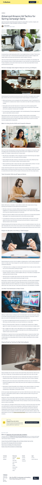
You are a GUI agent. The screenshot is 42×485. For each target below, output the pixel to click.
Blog (13, 463)
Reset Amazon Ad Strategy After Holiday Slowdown (11, 444)
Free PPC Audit (14, 458)
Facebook (24, 460)
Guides (14, 465)
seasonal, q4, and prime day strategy (16, 434)
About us (4, 457)
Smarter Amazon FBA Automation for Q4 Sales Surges (12, 446)
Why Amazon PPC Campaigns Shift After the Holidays (12, 443)
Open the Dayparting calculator (32, 422)
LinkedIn (23, 459)
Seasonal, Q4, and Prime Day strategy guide (18, 436)
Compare (14, 468)
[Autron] (6, 2)
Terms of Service (34, 459)
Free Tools (14, 460)
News (14, 470)
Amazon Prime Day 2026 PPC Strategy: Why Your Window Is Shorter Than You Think (17, 441)
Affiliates (4, 459)
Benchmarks (15, 467)
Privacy (32, 457)
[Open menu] (38, 2)
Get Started (32, 2)
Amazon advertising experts (19, 412)
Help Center (15, 462)
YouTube (23, 457)
